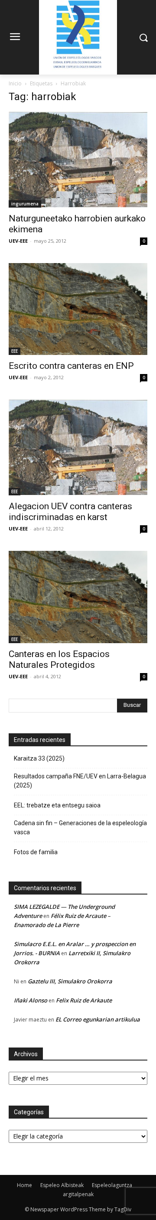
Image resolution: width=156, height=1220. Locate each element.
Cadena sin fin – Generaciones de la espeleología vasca (80, 828)
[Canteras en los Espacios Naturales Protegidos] (78, 597)
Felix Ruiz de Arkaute (84, 1000)
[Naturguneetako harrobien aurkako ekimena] (78, 160)
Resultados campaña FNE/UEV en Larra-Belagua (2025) (80, 781)
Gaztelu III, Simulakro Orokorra (70, 981)
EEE (14, 351)
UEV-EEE (18, 240)
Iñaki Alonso (30, 1000)
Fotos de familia (36, 852)
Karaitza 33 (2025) (39, 758)
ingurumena (25, 204)
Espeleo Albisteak (62, 1185)
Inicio (15, 83)
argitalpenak (78, 1194)
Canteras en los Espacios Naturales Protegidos (59, 659)
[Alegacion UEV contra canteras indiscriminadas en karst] (78, 447)
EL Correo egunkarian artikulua (97, 1019)
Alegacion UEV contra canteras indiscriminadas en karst (70, 511)
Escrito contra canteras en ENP (71, 366)
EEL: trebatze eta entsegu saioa (57, 805)
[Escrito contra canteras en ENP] (78, 309)
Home (24, 1185)
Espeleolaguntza (112, 1185)
